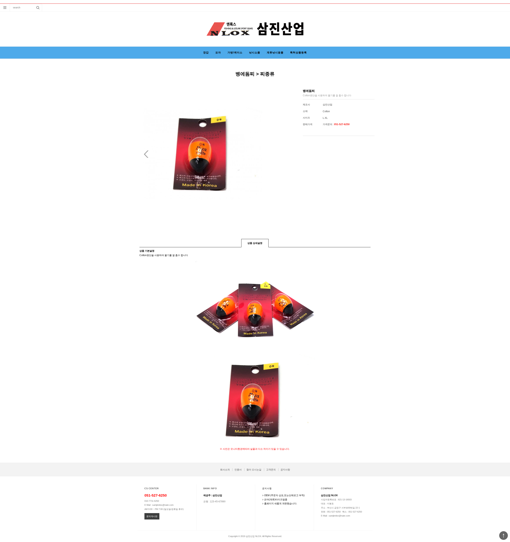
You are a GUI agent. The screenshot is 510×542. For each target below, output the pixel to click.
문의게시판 (151, 516)
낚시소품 (254, 52)
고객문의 (271, 469)
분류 (5, 7)
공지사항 (285, 469)
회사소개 (225, 469)
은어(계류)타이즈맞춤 (275, 499)
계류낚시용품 (275, 52)
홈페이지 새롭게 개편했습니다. (280, 503)
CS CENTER (151, 488)
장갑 (206, 52)
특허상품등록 (298, 52)
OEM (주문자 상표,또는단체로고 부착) (284, 495)
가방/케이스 (235, 52)
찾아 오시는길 (253, 469)
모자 (218, 52)
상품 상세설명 (254, 243)
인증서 (238, 469)
